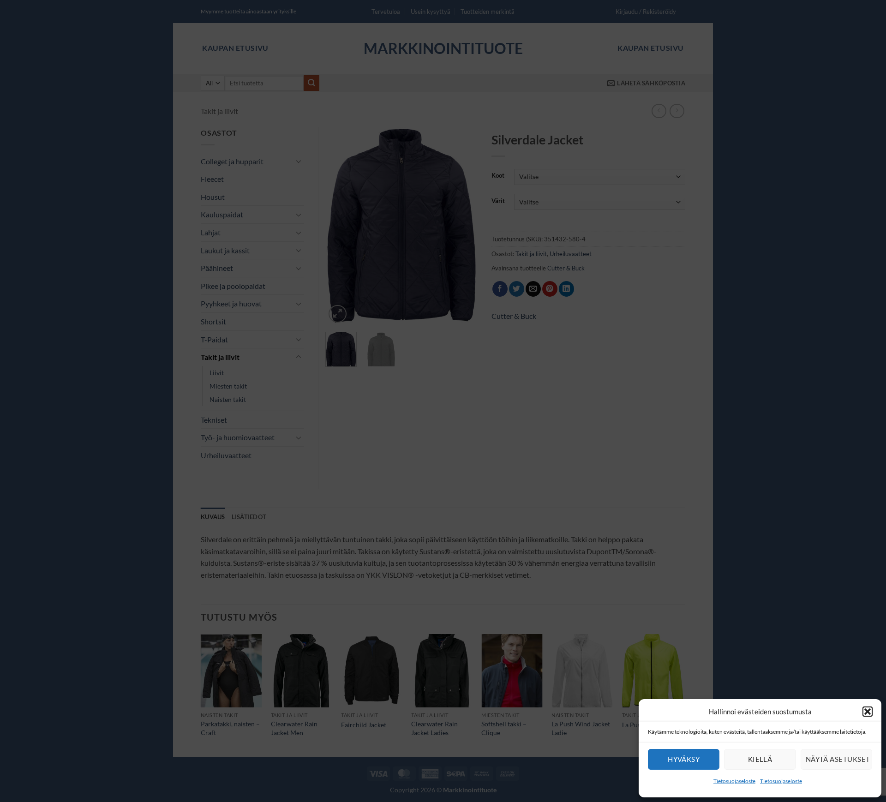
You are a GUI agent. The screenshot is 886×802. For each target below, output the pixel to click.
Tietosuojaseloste (734, 781)
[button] (867, 711)
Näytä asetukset (838, 759)
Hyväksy (684, 759)
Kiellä (760, 759)
